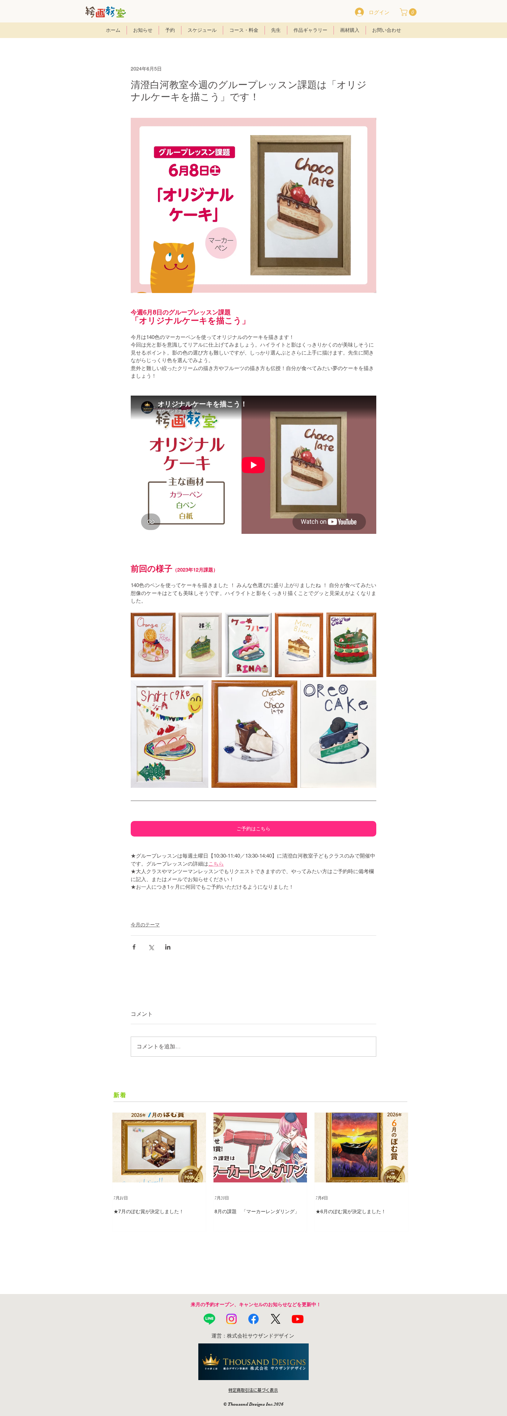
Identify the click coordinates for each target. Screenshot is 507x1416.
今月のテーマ (145, 924)
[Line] (209, 1319)
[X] (275, 1319)
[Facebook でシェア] (134, 947)
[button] (409, 12)
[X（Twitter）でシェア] (151, 947)
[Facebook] (253, 1319)
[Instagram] (231, 1319)
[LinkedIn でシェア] (168, 947)
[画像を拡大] (153, 645)
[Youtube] (298, 1319)
